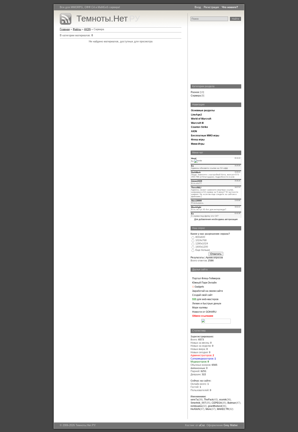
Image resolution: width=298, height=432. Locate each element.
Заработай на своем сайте (207, 291)
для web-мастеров (205, 299)
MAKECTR (223, 409)
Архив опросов (214, 257)
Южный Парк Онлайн (204, 282)
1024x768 (201, 240)
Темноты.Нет (108, 18)
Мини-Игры (197, 143)
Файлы (77, 29)
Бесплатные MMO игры (205, 135)
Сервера (196, 95)
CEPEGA (217, 402)
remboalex (196, 406)
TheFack (208, 399)
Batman (231, 402)
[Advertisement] (216, 53)
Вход (198, 7)
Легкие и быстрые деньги (206, 303)
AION (194, 131)
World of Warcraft (201, 118)
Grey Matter (230, 425)
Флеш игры (198, 139)
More (208, 409)
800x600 (200, 237)
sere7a (194, 399)
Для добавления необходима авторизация (216, 219)
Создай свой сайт (202, 295)
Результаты (197, 257)
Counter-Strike (199, 127)
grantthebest (215, 406)
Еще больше (202, 250)
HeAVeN (195, 409)
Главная (65, 29)
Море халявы (200, 307)
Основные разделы (203, 110)
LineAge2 (196, 114)
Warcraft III (197, 123)
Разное (195, 92)
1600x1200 (201, 246)
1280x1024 (201, 243)
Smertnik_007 (198, 402)
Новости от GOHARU (204, 311)
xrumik (222, 399)
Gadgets (198, 286)
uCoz (202, 425)
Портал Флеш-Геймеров (206, 278)
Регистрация (211, 7)
